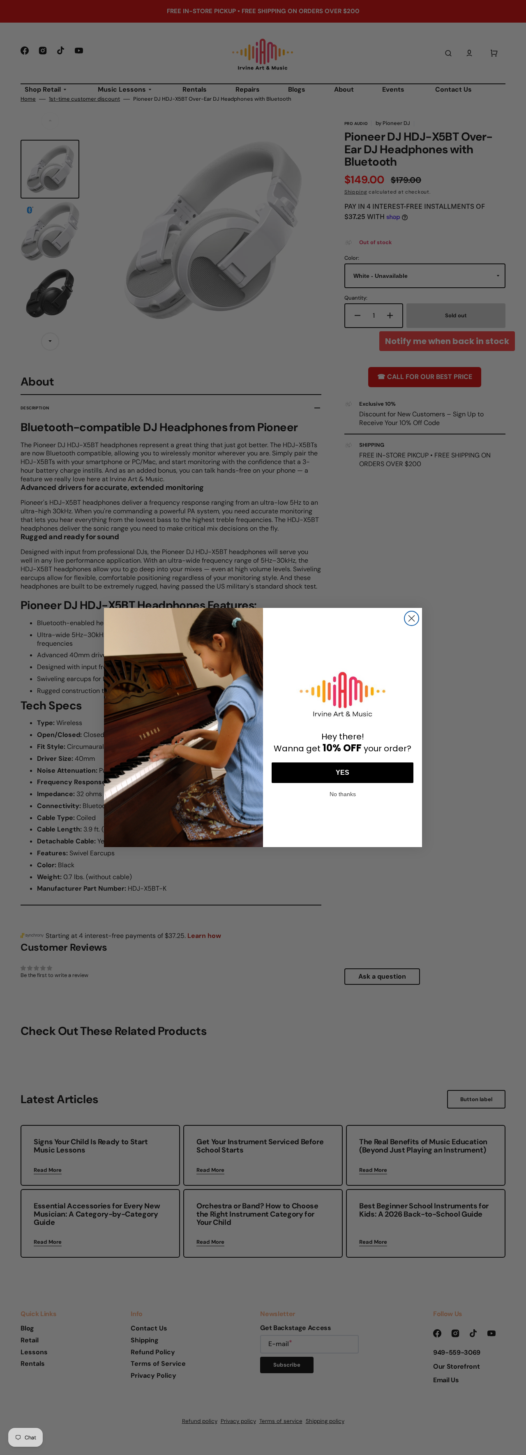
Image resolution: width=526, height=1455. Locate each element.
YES (342, 772)
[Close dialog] (411, 618)
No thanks (343, 793)
